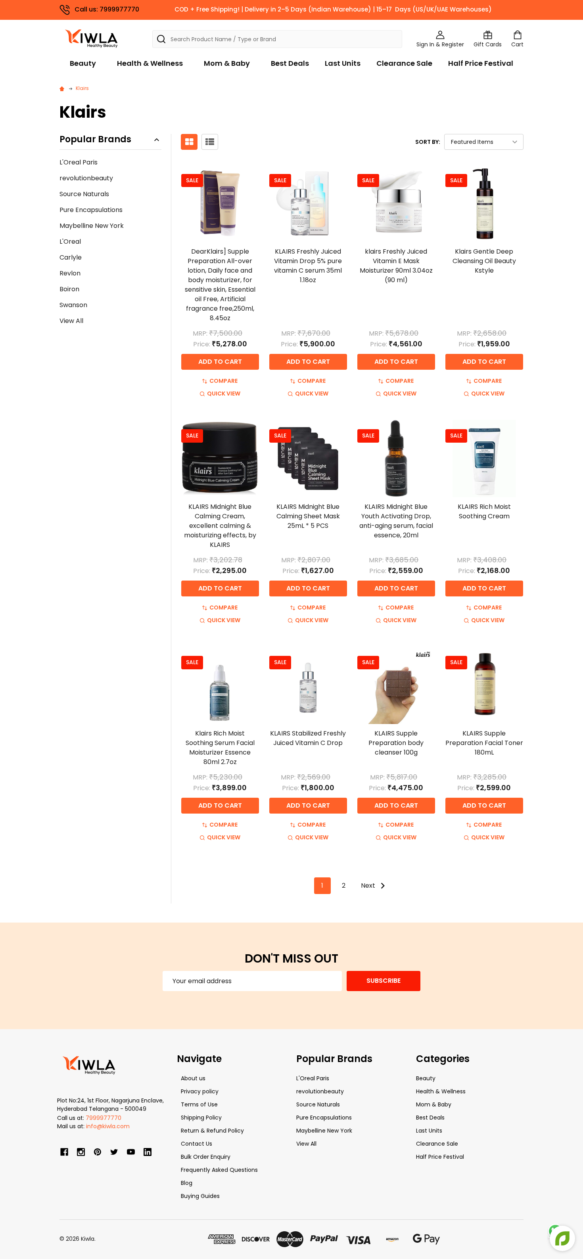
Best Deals (290, 63)
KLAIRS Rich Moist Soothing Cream (484, 511)
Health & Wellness (150, 63)
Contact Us (196, 1144)
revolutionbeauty (86, 178)
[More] (581, 11)
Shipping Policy (201, 1117)
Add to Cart (220, 361)
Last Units (343, 63)
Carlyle (70, 257)
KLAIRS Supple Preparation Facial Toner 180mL (484, 743)
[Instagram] (81, 1152)
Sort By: (427, 142)
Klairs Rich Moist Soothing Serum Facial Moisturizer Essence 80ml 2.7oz (220, 747)
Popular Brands (95, 139)
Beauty (83, 63)
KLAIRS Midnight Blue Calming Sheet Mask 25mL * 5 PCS (308, 516)
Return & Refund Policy (212, 1131)
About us (193, 1078)
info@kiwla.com (108, 1126)
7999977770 (103, 1118)
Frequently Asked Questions (219, 1170)
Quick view (223, 393)
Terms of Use (199, 1104)
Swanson (73, 304)
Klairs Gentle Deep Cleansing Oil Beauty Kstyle (484, 261)
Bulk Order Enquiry (205, 1157)
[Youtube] (131, 1152)
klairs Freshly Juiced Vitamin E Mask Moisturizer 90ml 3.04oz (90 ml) (396, 266)
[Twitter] (114, 1152)
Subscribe (383, 980)
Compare (223, 381)
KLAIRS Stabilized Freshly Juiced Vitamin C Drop (308, 738)
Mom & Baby (227, 63)
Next (369, 885)
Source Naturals (84, 194)
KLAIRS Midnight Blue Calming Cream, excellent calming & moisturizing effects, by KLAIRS (220, 525)
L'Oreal (70, 241)
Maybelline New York (91, 225)
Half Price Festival (480, 63)
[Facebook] (64, 1152)
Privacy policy (200, 1091)
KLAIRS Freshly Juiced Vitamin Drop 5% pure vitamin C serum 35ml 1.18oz (308, 266)
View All (71, 320)
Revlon (70, 273)
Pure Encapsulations (91, 209)
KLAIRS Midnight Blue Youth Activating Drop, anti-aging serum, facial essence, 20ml (396, 521)
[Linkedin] (147, 1152)
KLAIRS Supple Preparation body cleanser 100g (396, 743)
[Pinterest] (97, 1152)
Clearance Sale (404, 63)
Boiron (69, 289)
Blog (186, 1183)
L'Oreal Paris (78, 162)
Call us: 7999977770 (107, 9)
